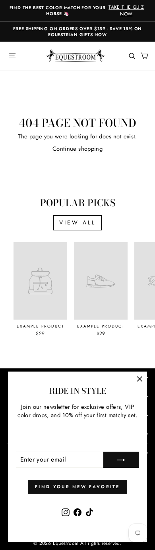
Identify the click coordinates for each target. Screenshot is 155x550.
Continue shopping (77, 149)
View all (77, 222)
